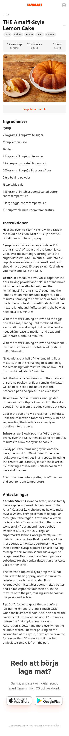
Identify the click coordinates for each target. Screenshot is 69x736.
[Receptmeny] (64, 25)
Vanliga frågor (53, 725)
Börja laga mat (32, 109)
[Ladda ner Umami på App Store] (19, 700)
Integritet (39, 725)
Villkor (30, 725)
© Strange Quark (17, 725)
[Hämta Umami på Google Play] (48, 700)
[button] (7, 34)
